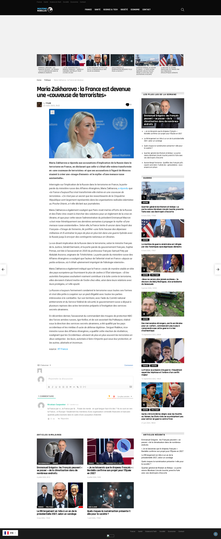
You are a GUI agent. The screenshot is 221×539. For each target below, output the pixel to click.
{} (81, 387)
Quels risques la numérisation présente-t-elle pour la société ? (122, 69)
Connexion (128, 365)
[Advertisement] (110, 34)
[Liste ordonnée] (63, 386)
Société (66, 2)
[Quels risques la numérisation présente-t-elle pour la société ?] (122, 60)
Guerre (145, 203)
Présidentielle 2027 (114, 463)
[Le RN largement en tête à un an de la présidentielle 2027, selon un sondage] (98, 60)
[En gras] (49, 386)
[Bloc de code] (74, 386)
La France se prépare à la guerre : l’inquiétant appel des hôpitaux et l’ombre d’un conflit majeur (161, 372)
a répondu (123, 188)
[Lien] (77, 386)
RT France (63, 349)
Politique (100, 463)
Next (183, 65)
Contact (83, 2)
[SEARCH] (182, 9)
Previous (38, 65)
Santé (46, 2)
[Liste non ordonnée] (67, 386)
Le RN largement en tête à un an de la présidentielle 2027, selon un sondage (97, 69)
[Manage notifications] (216, 534)
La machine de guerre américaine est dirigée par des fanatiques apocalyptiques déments (170, 70)
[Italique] (52, 386)
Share (52, 112)
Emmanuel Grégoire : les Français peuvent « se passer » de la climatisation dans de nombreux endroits (48, 70)
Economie (74, 2)
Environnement (44, 463)
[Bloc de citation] (70, 386)
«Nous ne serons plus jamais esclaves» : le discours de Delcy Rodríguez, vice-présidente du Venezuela (161, 282)
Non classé (93, 507)
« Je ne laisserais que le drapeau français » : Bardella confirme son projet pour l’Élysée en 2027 (73, 70)
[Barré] (60, 386)
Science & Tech (55, 2)
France (39, 2)
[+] (84, 387)
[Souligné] (56, 386)
